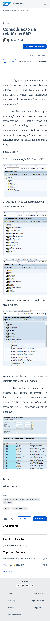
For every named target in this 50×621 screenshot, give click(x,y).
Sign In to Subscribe (35, 46)
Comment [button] (40, 519)
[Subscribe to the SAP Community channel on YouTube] (27, 586)
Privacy (12, 593)
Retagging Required (20, 508)
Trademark (12, 608)
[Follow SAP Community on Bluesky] (23, 586)
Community (18, 4)
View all (6, 572)
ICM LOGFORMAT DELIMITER (14, 545)
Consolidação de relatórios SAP (19, 31)
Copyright (12, 601)
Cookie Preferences (12, 615)
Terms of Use (37, 593)
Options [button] (24, 51)
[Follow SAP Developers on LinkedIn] (32, 586)
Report (6, 508)
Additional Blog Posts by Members (17, 10)
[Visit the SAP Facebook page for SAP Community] (18, 586)
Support (37, 608)
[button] (5, 61)
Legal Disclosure (37, 601)
